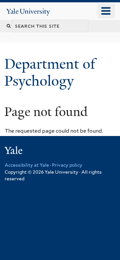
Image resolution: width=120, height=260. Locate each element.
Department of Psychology (49, 72)
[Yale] (14, 151)
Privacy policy (67, 165)
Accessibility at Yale (27, 165)
